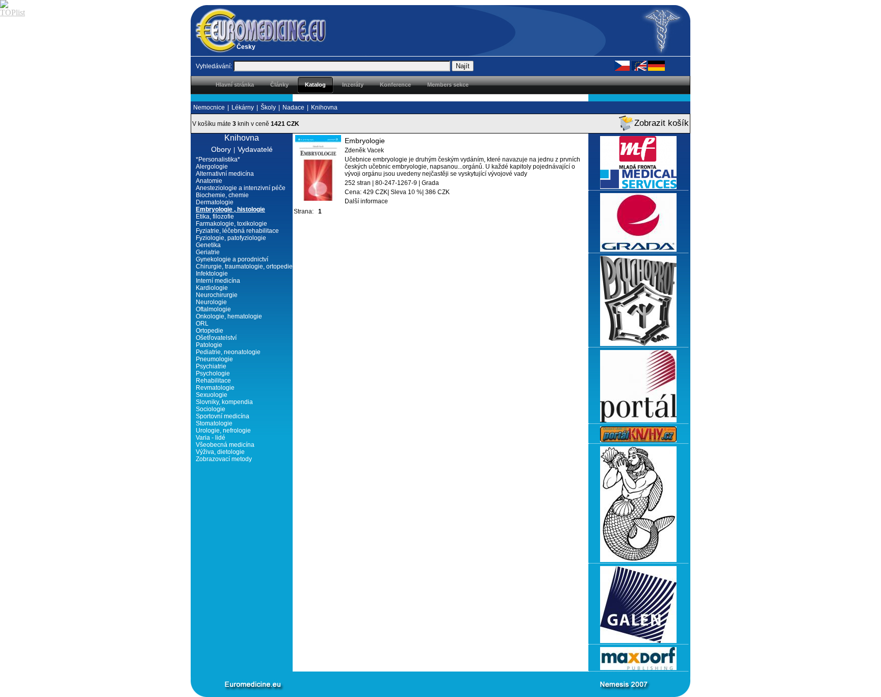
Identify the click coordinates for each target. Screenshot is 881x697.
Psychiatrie (211, 366)
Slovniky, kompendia (224, 402)
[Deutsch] (656, 65)
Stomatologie (214, 423)
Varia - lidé (210, 437)
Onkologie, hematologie (229, 316)
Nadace (293, 107)
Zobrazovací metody (224, 459)
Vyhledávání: (214, 66)
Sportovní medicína (222, 416)
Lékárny (242, 107)
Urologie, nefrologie (223, 430)
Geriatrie (208, 252)
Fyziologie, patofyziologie (231, 238)
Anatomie (209, 180)
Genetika (208, 245)
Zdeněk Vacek (364, 150)
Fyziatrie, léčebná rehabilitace (237, 230)
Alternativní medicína (225, 173)
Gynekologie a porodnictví (232, 259)
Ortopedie (209, 330)
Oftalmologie (213, 309)
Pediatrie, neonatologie (228, 352)
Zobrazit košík (661, 123)
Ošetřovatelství (216, 337)
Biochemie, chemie (222, 195)
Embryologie (365, 141)
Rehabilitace (213, 380)
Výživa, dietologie (220, 451)
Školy (268, 107)
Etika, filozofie (215, 216)
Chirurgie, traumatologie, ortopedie (244, 266)
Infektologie (212, 273)
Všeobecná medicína (225, 444)
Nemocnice (209, 107)
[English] (638, 65)
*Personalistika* (218, 159)
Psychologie (213, 373)
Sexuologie (211, 394)
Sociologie (210, 409)
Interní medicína (218, 280)
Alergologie (212, 166)
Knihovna (324, 107)
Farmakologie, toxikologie (231, 223)
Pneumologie (214, 359)
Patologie (209, 345)
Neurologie (211, 302)
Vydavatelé (255, 149)
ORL (202, 323)
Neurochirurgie (217, 295)
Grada (430, 182)
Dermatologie (215, 202)
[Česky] (622, 65)
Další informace (366, 201)
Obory (221, 149)
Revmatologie (215, 387)
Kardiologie (212, 287)
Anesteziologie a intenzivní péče (241, 188)
